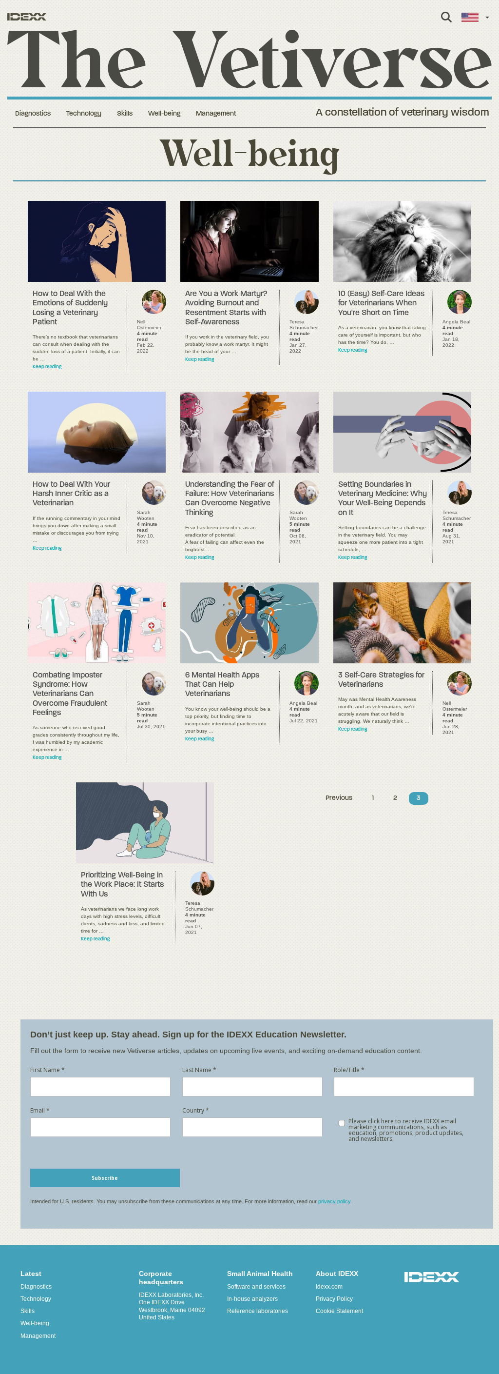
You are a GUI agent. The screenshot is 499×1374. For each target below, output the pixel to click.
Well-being (164, 114)
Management (216, 114)
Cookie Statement (339, 1311)
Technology (83, 114)
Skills (125, 114)
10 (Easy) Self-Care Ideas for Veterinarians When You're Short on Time (381, 303)
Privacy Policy (334, 1298)
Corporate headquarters (161, 1278)
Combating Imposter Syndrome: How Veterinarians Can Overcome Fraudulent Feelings (70, 694)
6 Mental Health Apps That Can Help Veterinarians (222, 685)
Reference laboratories (257, 1311)
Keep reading (47, 367)
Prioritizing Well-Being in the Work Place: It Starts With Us (122, 885)
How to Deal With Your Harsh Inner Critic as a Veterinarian (71, 494)
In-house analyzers (252, 1298)
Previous (339, 798)
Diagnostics (33, 114)
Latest (30, 1273)
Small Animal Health (260, 1273)
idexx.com (329, 1286)
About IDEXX (337, 1273)
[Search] (446, 22)
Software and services (256, 1286)
